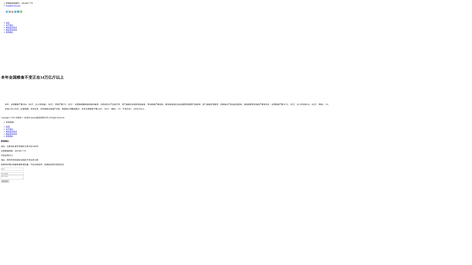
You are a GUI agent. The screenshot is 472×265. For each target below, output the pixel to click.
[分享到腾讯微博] (15, 12)
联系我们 (9, 32)
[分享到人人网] (18, 12)
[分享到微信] (21, 12)
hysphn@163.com (13, 6)
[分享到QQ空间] (10, 12)
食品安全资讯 (11, 30)
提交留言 (5, 181)
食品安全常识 (11, 27)
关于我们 (9, 25)
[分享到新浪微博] (13, 12)
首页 (8, 23)
